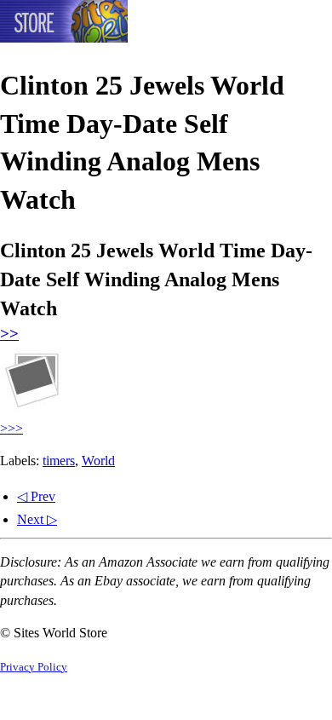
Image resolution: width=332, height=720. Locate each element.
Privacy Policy (33, 667)
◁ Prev (36, 496)
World (98, 460)
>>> (11, 428)
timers (59, 460)
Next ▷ (37, 519)
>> (9, 334)
